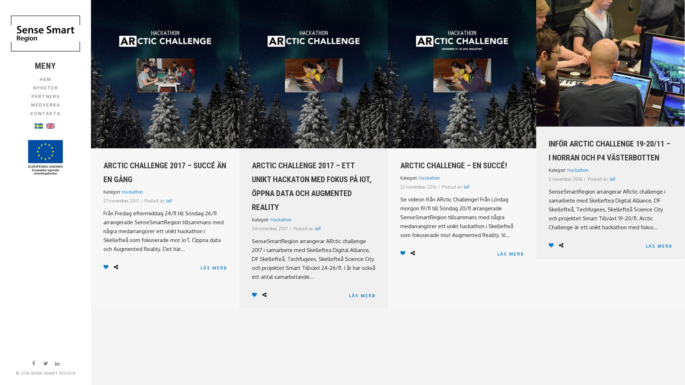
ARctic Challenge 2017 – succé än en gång (164, 172)
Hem (45, 79)
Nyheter (45, 88)
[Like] (106, 267)
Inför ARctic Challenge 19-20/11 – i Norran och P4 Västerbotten (609, 150)
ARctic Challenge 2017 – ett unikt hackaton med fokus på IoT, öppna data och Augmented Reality (311, 186)
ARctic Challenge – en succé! (453, 165)
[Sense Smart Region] (45, 33)
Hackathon (132, 192)
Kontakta (45, 113)
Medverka (45, 105)
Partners (45, 96)
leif (169, 201)
